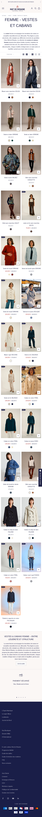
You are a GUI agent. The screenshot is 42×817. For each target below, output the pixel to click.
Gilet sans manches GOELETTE (31, 179)
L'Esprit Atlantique (7, 710)
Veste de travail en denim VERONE (10, 485)
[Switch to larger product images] (23, 54)
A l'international (6, 737)
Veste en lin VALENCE (31, 355)
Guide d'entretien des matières (11, 756)
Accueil (4, 15)
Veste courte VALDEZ (10, 177)
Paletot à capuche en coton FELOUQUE (10, 619)
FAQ (3, 760)
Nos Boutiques (6, 730)
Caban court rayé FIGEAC (31, 575)
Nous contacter (6, 763)
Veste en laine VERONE (11, 134)
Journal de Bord (7, 720)
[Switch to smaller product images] (27, 54)
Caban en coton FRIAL (31, 398)
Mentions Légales (7, 786)
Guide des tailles (7, 753)
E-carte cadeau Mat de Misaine (11, 747)
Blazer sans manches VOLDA (11, 91)
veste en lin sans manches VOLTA (31, 224)
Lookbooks (5, 717)
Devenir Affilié (6, 733)
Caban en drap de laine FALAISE (11, 531)
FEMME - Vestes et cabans (20, 15)
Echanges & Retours (8, 780)
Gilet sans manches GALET (10, 223)
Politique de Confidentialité (10, 789)
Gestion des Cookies (8, 793)
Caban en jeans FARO (31, 441)
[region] (21, 683)
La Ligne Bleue (6, 714)
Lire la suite (21, 663)
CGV (3, 783)
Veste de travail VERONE (10, 268)
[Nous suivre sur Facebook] (3, 798)
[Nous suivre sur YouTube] (13, 798)
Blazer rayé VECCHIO (10, 355)
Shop (9, 15)
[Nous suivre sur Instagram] (8, 798)
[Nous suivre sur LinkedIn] (18, 798)
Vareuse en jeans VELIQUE (31, 311)
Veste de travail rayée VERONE (31, 268)
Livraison (4, 776)
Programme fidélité (7, 750)
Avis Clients (5, 773)
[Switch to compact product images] (39, 54)
